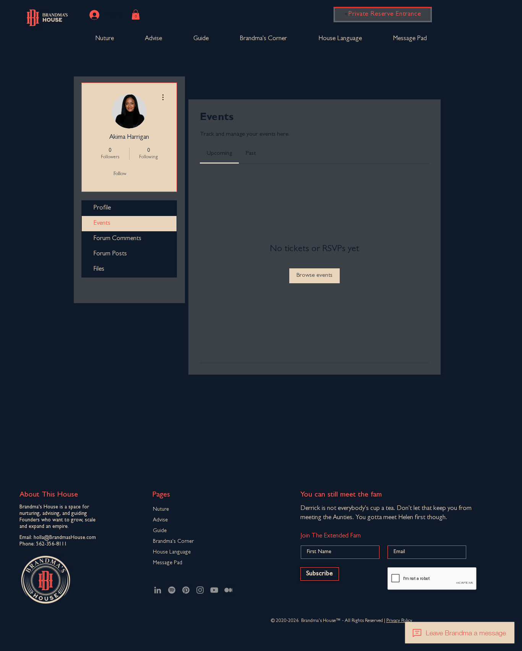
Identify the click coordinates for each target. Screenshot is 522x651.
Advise (160, 520)
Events (101, 223)
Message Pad (167, 563)
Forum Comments (117, 238)
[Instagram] (200, 590)
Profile (102, 208)
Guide (160, 531)
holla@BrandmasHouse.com (65, 538)
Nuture (161, 509)
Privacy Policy (399, 621)
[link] (219, 154)
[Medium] (228, 590)
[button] (135, 14)
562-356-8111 (51, 544)
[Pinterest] (186, 590)
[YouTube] (214, 590)
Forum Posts (110, 254)
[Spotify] (172, 590)
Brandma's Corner (173, 541)
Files (98, 269)
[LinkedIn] (157, 590)
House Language (172, 552)
